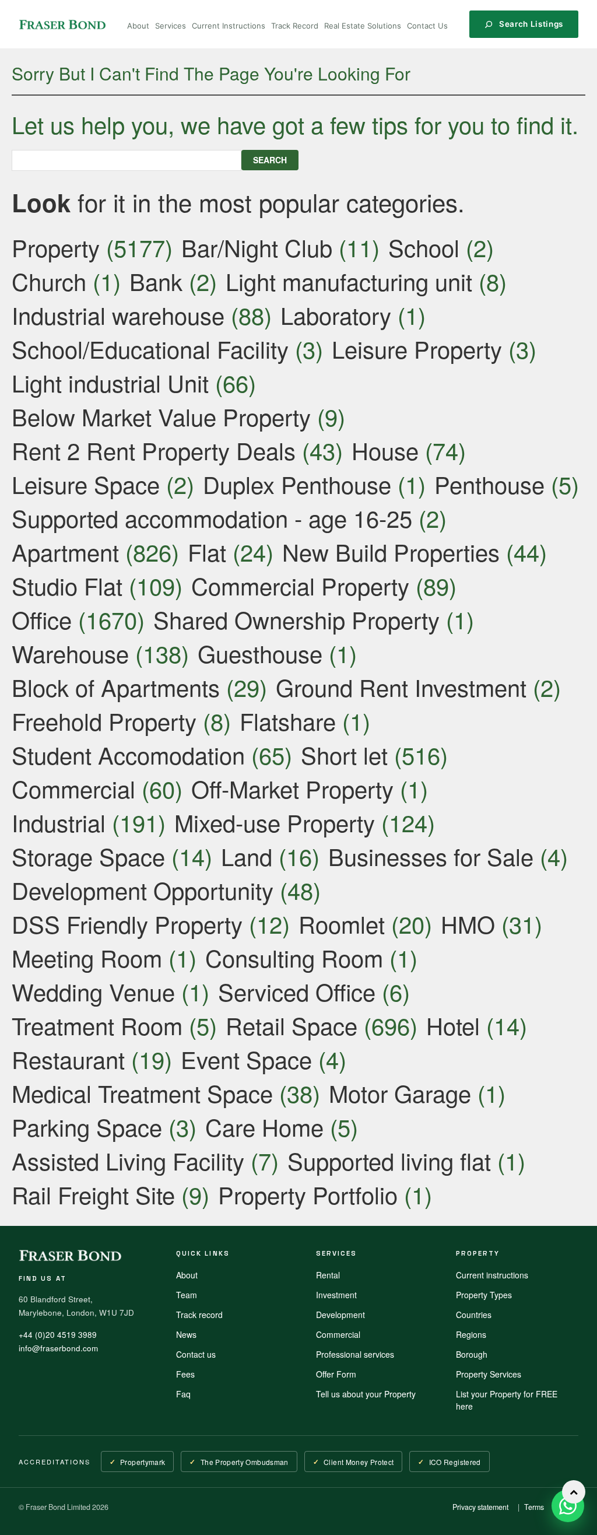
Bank (155, 280)
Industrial (59, 822)
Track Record (294, 25)
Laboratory (335, 314)
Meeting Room (87, 957)
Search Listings (531, 24)
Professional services (355, 1354)
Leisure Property (417, 348)
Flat (207, 551)
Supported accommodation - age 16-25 (212, 517)
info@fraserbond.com (58, 1348)
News (186, 1334)
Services (170, 25)
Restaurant (68, 1058)
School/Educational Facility (150, 348)
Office (42, 619)
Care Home (264, 1126)
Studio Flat (67, 585)
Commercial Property (300, 585)
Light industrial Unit (110, 382)
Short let (344, 754)
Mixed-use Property (274, 822)
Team (186, 1295)
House (385, 450)
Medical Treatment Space (142, 1092)
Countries (473, 1314)
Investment (336, 1295)
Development (340, 1314)
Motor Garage (400, 1092)
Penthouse (489, 483)
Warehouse (70, 653)
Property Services (488, 1374)
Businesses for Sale (430, 855)
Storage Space (88, 855)
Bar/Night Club (256, 247)
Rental (328, 1275)
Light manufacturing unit (349, 280)
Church (49, 280)
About (138, 25)
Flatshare (288, 720)
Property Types (484, 1295)
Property (56, 247)
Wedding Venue (93, 991)
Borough (471, 1354)
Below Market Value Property (161, 416)
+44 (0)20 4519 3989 (58, 1334)
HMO (468, 923)
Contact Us (427, 25)
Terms (534, 1507)
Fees (185, 1374)
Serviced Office (296, 991)
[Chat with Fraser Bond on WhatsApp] (568, 1506)
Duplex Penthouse (297, 483)
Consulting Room (294, 957)
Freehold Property (104, 720)
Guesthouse (260, 653)
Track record (199, 1314)
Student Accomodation (128, 754)
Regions (471, 1334)
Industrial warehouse (118, 314)
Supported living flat (389, 1160)
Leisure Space (86, 483)
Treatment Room (97, 1025)
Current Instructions (228, 25)
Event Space (246, 1058)
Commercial (73, 788)
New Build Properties (391, 551)
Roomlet (341, 923)
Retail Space (291, 1025)
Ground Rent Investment (401, 686)
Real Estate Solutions (362, 25)
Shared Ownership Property (296, 619)
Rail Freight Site (93, 1194)
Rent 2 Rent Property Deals (154, 450)
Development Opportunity (142, 889)
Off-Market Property (292, 788)
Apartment (65, 551)
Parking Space (87, 1126)
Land (246, 855)
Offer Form (336, 1374)
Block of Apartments (116, 686)
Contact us (196, 1354)
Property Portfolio (308, 1194)
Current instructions (492, 1275)
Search (270, 160)
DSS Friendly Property (127, 923)
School (423, 247)
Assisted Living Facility (128, 1160)
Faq (183, 1394)
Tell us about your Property (366, 1394)
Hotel (453, 1025)
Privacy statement (480, 1507)
